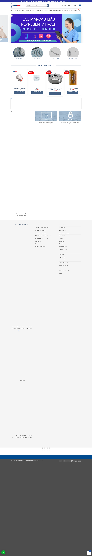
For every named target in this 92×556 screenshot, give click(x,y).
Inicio (12, 10)
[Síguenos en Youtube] (50, 449)
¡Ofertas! (32, 10)
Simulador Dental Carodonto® (19, 88)
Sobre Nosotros (57, 10)
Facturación (65, 10)
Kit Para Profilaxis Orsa (72, 88)
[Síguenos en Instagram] (45, 449)
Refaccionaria (39, 10)
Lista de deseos (73, 10)
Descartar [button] (68, 1)
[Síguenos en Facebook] (42, 449)
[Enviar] (48, 5)
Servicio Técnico (48, 10)
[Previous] (9, 54)
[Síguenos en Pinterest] (47, 449)
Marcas (27, 10)
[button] (64, 5)
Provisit (37, 88)
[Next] (82, 54)
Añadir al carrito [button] (19, 91)
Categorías (17, 10)
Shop (23, 10)
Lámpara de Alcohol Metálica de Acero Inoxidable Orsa (55, 89)
